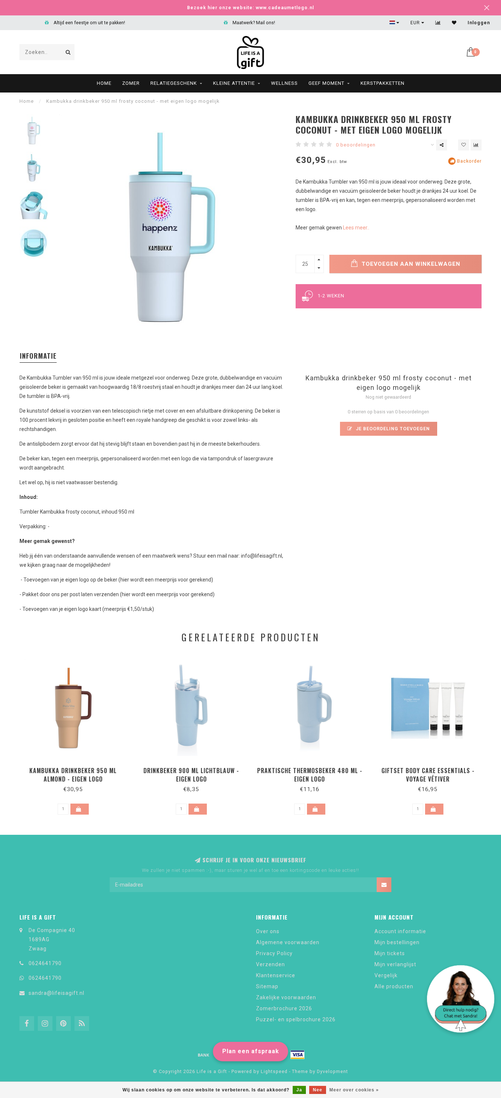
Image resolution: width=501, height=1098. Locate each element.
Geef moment (326, 83)
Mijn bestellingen (397, 942)
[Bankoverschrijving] (203, 1054)
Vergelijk (386, 975)
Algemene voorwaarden (287, 942)
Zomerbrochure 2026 (284, 1008)
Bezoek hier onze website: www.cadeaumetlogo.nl (250, 7)
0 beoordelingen (356, 145)
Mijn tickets (389, 953)
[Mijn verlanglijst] (454, 22)
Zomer (131, 83)
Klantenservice (275, 975)
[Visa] (297, 1054)
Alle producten (393, 986)
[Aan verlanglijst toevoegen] (463, 145)
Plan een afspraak (250, 1051)
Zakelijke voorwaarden (286, 997)
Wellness (284, 83)
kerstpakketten (383, 83)
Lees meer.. (356, 228)
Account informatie (400, 931)
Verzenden (270, 964)
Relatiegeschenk (173, 83)
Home (104, 83)
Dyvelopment (332, 1071)
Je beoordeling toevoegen (392, 428)
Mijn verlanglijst (395, 964)
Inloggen (479, 22)
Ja (299, 1089)
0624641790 (45, 963)
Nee (317, 1089)
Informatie (38, 355)
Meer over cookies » (354, 1089)
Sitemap (267, 986)
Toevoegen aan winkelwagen (410, 264)
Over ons (267, 931)
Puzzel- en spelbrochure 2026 (296, 1019)
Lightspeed (274, 1071)
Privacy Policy (274, 953)
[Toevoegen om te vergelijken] (476, 145)
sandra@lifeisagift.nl (56, 993)
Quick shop (76, 768)
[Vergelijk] (438, 22)
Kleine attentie (234, 83)
